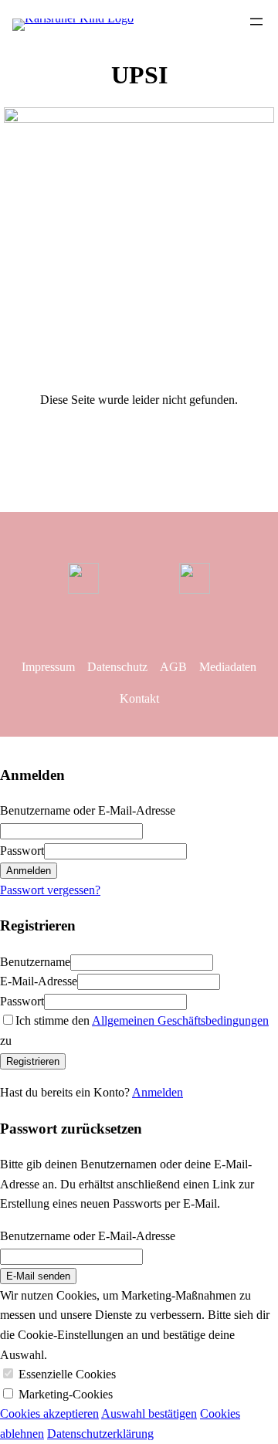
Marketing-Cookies (66, 1394)
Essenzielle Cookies (67, 1374)
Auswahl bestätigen (149, 1413)
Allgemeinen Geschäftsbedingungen (180, 1020)
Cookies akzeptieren (49, 1413)
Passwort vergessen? (50, 890)
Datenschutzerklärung (100, 1433)
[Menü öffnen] (256, 21)
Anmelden (157, 1092)
